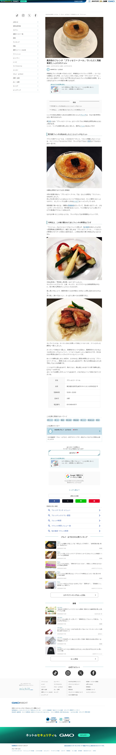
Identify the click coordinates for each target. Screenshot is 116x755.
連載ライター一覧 (18, 34)
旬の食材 (86, 227)
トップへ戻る (73, 490)
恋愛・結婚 (16, 78)
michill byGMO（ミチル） (52, 14)
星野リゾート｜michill (19, 50)
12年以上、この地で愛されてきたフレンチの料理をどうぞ (68, 110)
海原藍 (100, 548)
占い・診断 (16, 82)
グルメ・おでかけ (18, 74)
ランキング (16, 42)
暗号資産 (80, 750)
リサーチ (63, 750)
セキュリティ (46, 750)
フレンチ (83, 115)
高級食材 (71, 205)
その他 (94, 750)
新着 (14, 38)
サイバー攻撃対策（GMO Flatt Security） (60, 712)
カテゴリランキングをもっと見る (74, 595)
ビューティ (16, 58)
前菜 (89, 141)
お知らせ (15, 22)
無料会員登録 (17, 26)
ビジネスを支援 (39, 750)
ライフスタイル (17, 66)
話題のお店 (91, 420)
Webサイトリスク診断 (58, 710)
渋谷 (49, 121)
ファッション (17, 54)
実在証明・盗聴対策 (16, 712)
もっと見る (74, 659)
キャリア (15, 86)
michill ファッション (97, 654)
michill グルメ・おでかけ (56, 69)
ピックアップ (17, 90)
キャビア (76, 201)
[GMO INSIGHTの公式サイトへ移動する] (20, 703)
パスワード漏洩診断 (47, 710)
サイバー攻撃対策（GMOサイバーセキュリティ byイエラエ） (36, 712)
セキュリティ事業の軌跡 (84, 712)
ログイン (15, 30)
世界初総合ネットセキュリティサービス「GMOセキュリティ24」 (26, 710)
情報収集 (68, 750)
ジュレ (82, 126)
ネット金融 (74, 750)
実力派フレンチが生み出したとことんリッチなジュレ (66, 106)
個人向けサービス (87, 750)
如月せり (100, 634)
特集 (14, 46)
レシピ (15, 62)
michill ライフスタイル (97, 568)
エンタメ (15, 70)
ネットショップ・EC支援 (29, 750)
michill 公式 (97, 614)
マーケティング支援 (55, 750)
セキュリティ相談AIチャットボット (72, 710)
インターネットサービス (17, 750)
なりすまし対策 (74, 712)
